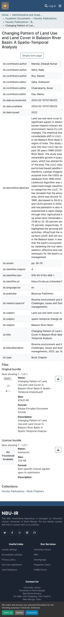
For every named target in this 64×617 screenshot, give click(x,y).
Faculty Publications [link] (45, 18)
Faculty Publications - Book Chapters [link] (20, 21)
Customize (31, 613)
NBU (36, 555)
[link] (58, 379)
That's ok (8, 613)
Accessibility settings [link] (12, 555)
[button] (5, 5)
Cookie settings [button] (9, 550)
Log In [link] (52, 5)
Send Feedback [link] (9, 570)
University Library (42, 550)
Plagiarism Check (42, 565)
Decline (19, 613)
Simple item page (32, 55)
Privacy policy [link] (8, 560)
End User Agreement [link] (12, 565)
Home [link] (5, 14)
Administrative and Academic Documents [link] (27, 14)
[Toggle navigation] (60, 6)
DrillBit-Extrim (40, 570)
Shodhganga (40, 560)
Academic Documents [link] (18, 18)
